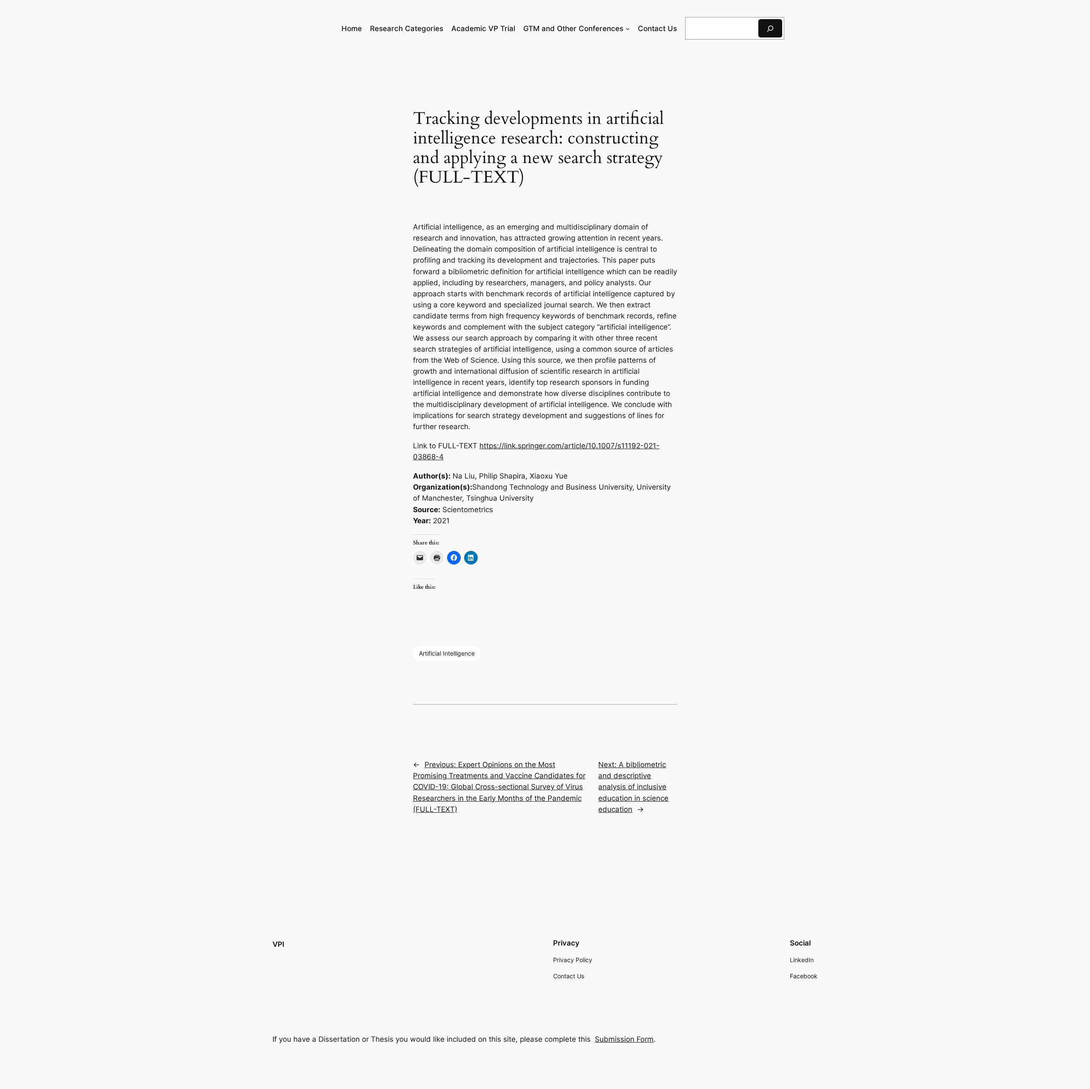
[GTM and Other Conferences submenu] (627, 28)
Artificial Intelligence (447, 653)
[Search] (770, 28)
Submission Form (624, 1039)
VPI (278, 944)
